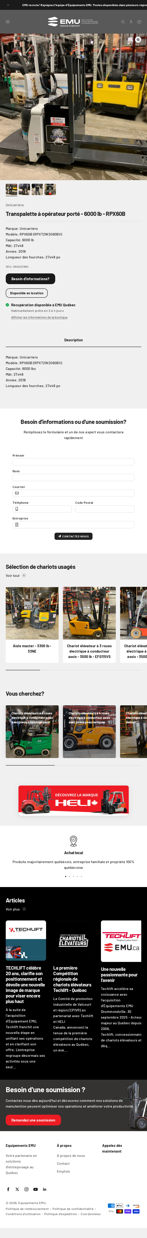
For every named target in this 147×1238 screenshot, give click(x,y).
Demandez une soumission (33, 1120)
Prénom (18, 455)
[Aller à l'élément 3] (73, 876)
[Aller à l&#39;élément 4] (50, 190)
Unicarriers (15, 205)
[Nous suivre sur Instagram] (26, 1189)
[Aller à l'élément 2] (69, 876)
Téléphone (21, 502)
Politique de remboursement (27, 1209)
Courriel (19, 487)
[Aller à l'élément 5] (81, 876)
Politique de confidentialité (73, 1209)
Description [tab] (73, 340)
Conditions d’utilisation (23, 1214)
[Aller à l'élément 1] (65, 876)
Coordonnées (91, 1214)
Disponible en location (26, 293)
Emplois (63, 1171)
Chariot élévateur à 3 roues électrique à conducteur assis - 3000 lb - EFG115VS (89, 651)
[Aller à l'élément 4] (77, 876)
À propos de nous (71, 1155)
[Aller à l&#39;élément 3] (37, 190)
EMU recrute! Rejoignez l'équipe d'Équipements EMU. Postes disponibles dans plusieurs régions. (66, 5)
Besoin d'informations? (30, 279)
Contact (63, 1163)
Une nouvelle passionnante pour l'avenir (119, 974)
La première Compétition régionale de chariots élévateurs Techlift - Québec (72, 979)
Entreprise (20, 518)
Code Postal (84, 502)
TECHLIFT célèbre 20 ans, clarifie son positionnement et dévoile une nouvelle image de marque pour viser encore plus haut (25, 984)
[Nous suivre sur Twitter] (17, 1189)
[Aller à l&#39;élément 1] (11, 190)
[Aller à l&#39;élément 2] (24, 190)
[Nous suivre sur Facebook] (8, 1189)
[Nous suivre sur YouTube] (35, 1189)
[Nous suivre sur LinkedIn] (44, 1189)
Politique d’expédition (60, 1214)
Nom (16, 471)
